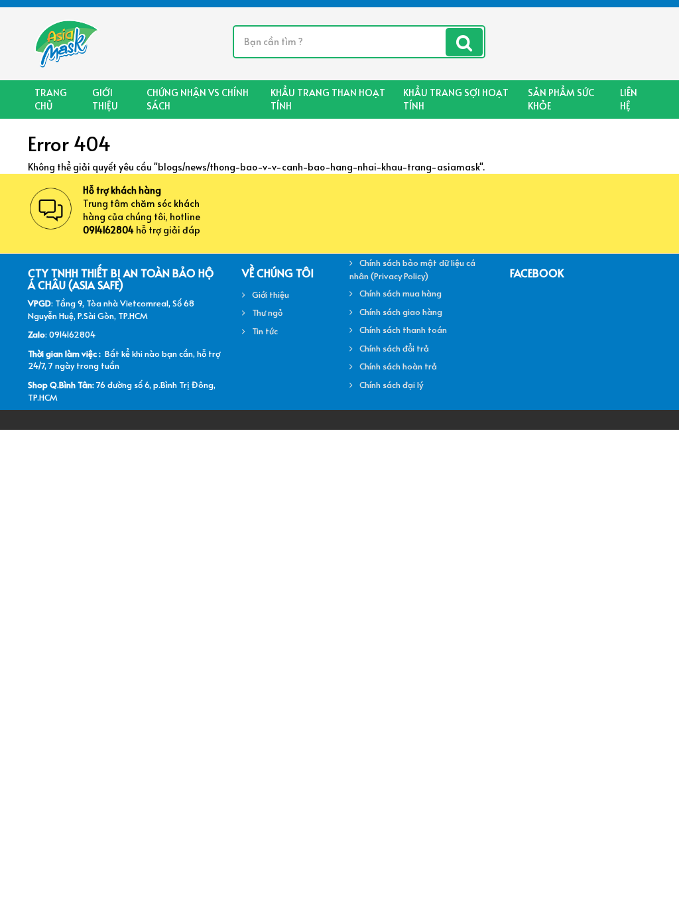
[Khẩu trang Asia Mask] (65, 42)
